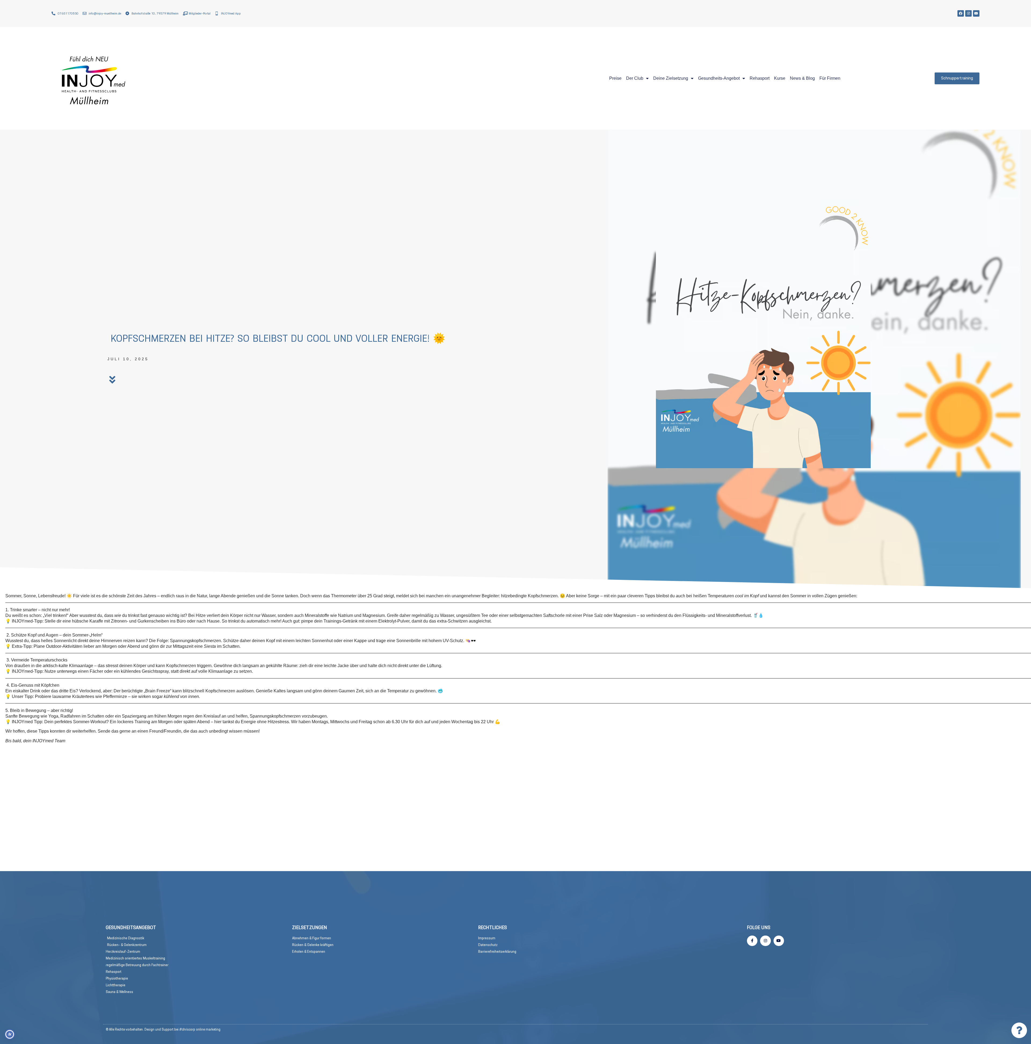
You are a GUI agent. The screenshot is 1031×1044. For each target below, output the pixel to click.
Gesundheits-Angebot (719, 78)
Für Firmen (829, 78)
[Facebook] (960, 13)
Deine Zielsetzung (670, 78)
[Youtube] (976, 13)
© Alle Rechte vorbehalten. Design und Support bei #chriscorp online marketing (163, 1029)
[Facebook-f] (752, 941)
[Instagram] (968, 13)
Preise (615, 78)
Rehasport (759, 78)
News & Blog (802, 78)
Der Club (634, 78)
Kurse (779, 78)
